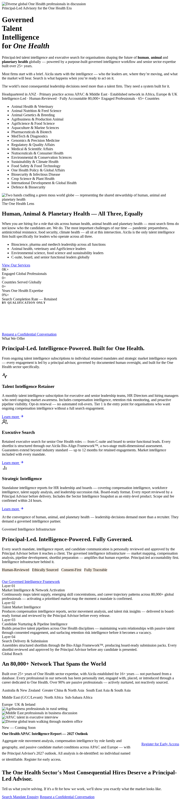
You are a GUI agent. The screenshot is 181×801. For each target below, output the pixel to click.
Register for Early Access (160, 744)
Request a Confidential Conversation (29, 334)
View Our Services (16, 265)
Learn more (11, 417)
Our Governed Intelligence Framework (31, 582)
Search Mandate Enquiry (20, 797)
